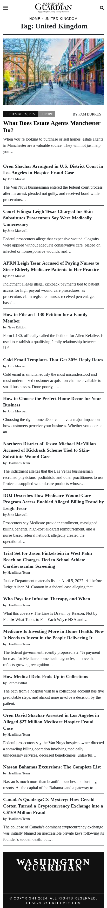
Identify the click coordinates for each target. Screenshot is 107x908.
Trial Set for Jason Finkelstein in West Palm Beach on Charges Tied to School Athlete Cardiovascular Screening (47, 560)
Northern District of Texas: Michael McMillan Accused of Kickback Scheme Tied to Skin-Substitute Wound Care (49, 450)
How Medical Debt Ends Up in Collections (45, 676)
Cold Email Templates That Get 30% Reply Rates (53, 359)
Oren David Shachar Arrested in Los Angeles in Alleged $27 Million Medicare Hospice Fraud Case (51, 722)
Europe (47, 114)
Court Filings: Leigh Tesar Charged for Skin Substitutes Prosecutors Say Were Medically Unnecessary (48, 218)
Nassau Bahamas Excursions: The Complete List (52, 767)
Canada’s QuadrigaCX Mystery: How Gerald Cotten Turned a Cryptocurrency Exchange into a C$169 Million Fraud (53, 806)
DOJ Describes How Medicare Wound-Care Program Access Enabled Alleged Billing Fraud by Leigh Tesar (53, 502)
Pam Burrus (89, 114)
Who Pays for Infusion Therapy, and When (46, 598)
